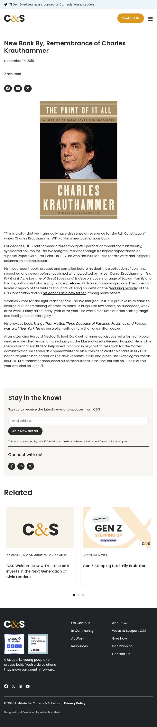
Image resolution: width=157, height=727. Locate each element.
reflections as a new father (64, 293)
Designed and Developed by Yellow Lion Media (33, 712)
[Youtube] (28, 686)
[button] (8, 88)
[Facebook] (6, 686)
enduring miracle (123, 288)
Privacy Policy (74, 703)
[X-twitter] (13, 686)
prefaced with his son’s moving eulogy (96, 283)
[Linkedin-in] (20, 686)
